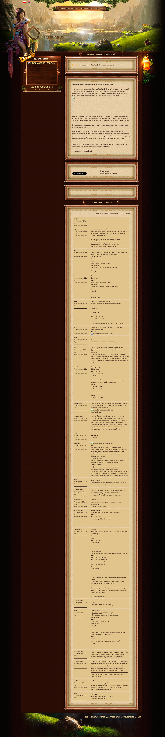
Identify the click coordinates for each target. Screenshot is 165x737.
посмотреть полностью (80, 225)
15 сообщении (97, 613)
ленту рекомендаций (121, 116)
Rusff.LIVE (101, 89)
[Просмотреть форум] (41, 73)
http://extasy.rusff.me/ (97, 596)
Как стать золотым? (42, 89)
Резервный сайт (135, 717)
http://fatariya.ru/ (96, 412)
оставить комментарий (111, 213)
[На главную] (45, 33)
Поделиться (104, 171)
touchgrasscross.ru (42, 87)
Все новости (84, 65)
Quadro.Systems (122, 717)
